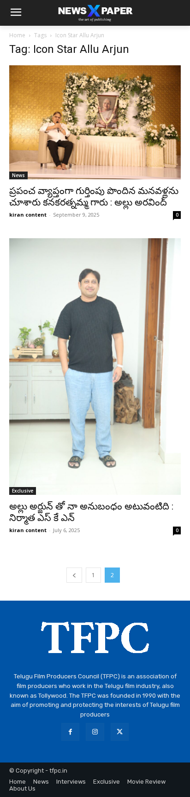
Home (17, 35)
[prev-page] (74, 575)
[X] (120, 732)
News (18, 175)
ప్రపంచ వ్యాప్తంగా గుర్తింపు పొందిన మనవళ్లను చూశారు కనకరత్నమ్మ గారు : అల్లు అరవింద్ (93, 196)
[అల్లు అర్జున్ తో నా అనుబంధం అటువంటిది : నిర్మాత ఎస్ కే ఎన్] (95, 366)
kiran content (28, 214)
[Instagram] (95, 732)
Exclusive (22, 490)
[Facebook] (70, 732)
